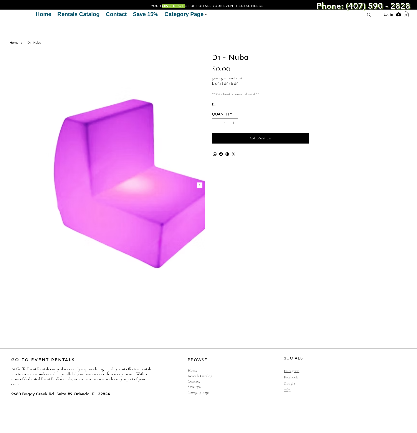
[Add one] (233, 123)
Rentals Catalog (200, 375)
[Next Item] (199, 185)
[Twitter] (233, 154)
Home (192, 370)
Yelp (287, 389)
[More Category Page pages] (206, 14)
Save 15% (194, 386)
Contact (194, 381)
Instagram (291, 370)
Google (289, 383)
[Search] (369, 14)
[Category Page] (268, 392)
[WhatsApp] (214, 154)
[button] (406, 14)
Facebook (291, 377)
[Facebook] (221, 154)
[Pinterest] (227, 154)
